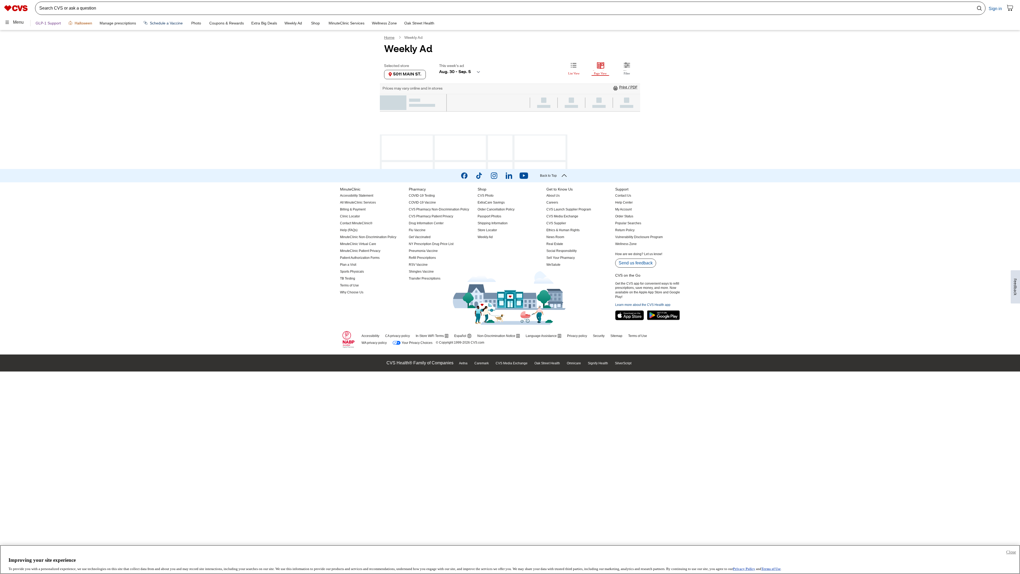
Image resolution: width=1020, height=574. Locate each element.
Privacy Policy (744, 569)
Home (389, 38)
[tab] (574, 68)
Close (1011, 552)
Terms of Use (771, 569)
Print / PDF (628, 88)
